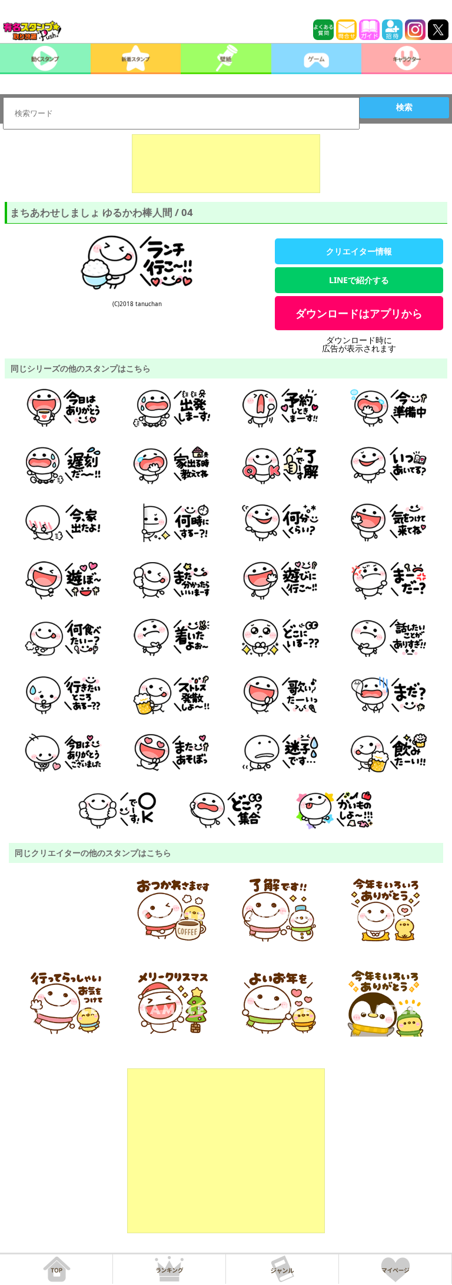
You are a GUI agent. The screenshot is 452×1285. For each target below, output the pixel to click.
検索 (404, 107)
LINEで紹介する (359, 279)
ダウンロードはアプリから (359, 313)
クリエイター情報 (359, 251)
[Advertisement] (226, 163)
